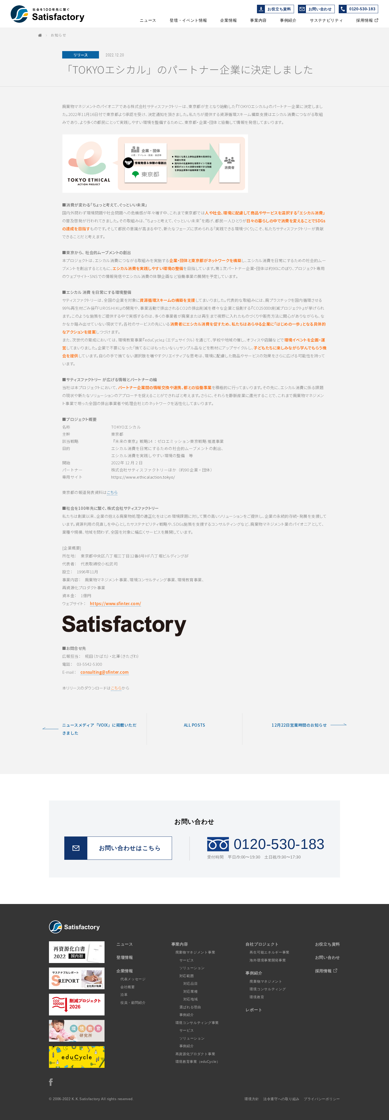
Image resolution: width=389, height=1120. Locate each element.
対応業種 (190, 991)
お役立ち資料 (279, 9)
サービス (186, 960)
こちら (112, 492)
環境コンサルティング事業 (197, 1023)
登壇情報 (124, 957)
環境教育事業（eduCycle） (197, 1062)
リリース (80, 54)
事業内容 (258, 20)
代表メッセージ (133, 979)
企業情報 (228, 20)
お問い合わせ (320, 9)
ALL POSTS (194, 725)
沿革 (124, 995)
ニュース (148, 20)
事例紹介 (288, 20)
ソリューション (192, 968)
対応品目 (190, 984)
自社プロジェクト (262, 944)
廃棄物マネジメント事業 (195, 952)
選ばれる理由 (190, 1007)
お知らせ (58, 35)
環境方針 (252, 1099)
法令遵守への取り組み (281, 1099)
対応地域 (190, 999)
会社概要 (127, 987)
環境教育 (257, 997)
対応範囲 (186, 976)
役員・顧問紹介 (133, 1003)
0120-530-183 (362, 9)
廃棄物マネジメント (266, 981)
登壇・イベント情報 (188, 20)
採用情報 (364, 20)
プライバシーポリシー (322, 1099)
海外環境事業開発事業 (268, 960)
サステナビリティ (326, 20)
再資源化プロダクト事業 (195, 1054)
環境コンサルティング (268, 989)
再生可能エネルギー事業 (270, 952)
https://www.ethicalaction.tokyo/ (143, 477)
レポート (254, 1009)
